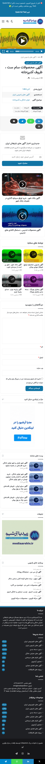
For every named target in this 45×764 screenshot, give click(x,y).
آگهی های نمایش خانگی (33, 653)
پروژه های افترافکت (35, 669)
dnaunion (24, 743)
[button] (23, 41)
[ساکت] (7, 51)
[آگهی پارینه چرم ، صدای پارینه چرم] (12, 280)
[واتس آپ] (30, 121)
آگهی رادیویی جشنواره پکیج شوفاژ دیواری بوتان (33, 266)
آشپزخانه (26, 108)
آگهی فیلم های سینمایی (33, 657)
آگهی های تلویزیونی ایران (33, 641)
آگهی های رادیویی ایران (28, 57)
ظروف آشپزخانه (37, 111)
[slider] (25, 51)
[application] (22, 41)
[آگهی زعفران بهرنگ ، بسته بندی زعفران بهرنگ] (33, 280)
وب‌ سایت (40, 368)
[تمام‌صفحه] (3, 51)
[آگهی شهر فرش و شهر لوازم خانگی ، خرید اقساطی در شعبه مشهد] (36, 466)
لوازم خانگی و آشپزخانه (21, 100)
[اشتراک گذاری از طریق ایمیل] (14, 121)
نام (41, 347)
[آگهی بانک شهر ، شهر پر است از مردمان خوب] (12, 255)
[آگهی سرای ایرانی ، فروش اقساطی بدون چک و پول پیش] (36, 490)
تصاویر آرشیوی (36, 661)
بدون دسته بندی (36, 649)
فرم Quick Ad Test (22, 12)
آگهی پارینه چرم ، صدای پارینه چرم (13, 290)
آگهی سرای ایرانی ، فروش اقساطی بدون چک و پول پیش (15, 487)
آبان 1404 (26, 89)
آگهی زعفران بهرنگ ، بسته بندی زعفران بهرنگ (34, 290)
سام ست (16, 108)
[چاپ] (39, 126)
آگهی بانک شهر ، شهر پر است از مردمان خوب (13, 266)
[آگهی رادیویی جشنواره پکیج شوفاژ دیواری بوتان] (33, 255)
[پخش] (41, 51)
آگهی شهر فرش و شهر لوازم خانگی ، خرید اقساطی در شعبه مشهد (15, 464)
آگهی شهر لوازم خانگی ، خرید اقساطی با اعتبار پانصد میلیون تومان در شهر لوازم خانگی (16, 477)
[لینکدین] (39, 121)
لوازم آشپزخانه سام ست (21, 111)
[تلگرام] (22, 121)
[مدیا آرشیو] (33, 22)
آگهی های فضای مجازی (34, 665)
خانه (39, 57)
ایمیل (40, 357)
